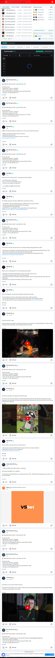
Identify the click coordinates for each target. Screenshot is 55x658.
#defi (36, 300)
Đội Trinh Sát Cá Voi (11, 79)
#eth (19, 450)
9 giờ (7, 555)
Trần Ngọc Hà (40, 14)
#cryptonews (12, 138)
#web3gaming (24, 209)
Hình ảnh (21, 47)
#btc (16, 450)
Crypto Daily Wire (10, 464)
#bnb (20, 209)
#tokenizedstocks (19, 254)
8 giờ (7, 390)
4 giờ (7, 128)
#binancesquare (5, 138)
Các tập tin (45, 47)
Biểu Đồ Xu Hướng (39, 51)
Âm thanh (36, 47)
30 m (7, 81)
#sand (16, 209)
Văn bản (12, 47)
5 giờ (7, 198)
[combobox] (18, 2)
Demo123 (39, 36)
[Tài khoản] (52, 2)
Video (28, 47)
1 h (6, 104)
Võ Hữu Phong (40, 12)
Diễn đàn (10, 38)
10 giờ (7, 579)
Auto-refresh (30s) (44, 38)
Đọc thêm (4, 94)
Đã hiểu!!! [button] (48, 654)
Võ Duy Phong (40, 17)
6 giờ (7, 245)
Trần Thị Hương (41, 9)
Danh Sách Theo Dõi (48, 51)
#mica (33, 300)
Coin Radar (9, 173)
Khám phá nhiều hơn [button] (5, 655)
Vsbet (7, 487)
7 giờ (7, 315)
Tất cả (4, 47)
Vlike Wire (8, 126)
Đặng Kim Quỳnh (41, 19)
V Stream (8, 313)
